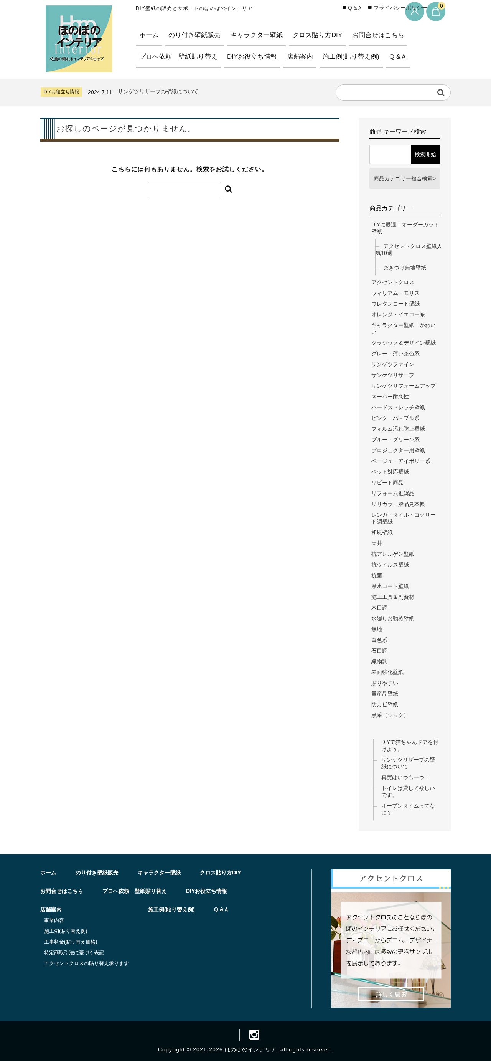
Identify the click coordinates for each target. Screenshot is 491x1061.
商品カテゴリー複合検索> (405, 178)
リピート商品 (387, 482)
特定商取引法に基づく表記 (74, 952)
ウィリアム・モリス (395, 293)
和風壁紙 (382, 532)
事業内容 (54, 920)
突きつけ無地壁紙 (404, 267)
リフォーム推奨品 (392, 493)
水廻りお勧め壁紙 (392, 618)
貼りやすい (384, 683)
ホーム (149, 35)
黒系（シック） (390, 715)
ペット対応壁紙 (390, 472)
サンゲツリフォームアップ (403, 386)
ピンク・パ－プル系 (395, 418)
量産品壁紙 (384, 694)
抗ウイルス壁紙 (390, 565)
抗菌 (376, 575)
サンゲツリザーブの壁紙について (158, 91)
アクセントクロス (392, 282)
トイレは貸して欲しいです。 (408, 791)
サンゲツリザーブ (392, 375)
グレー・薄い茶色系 (395, 353)
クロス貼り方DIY (317, 35)
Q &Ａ (398, 56)
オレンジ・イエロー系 (398, 314)
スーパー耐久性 (390, 396)
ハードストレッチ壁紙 (398, 407)
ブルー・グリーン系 (395, 439)
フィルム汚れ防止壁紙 (398, 429)
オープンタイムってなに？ (408, 809)
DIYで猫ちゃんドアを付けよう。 (409, 745)
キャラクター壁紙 (257, 35)
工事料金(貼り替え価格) (70, 942)
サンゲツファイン (392, 364)
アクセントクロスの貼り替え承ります (86, 963)
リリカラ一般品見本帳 (398, 504)
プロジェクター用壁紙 (398, 450)
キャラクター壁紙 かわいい (403, 328)
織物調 (379, 661)
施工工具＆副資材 (392, 597)
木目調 (379, 608)
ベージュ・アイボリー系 (400, 461)
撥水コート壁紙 (390, 586)
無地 (376, 629)
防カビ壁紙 (384, 704)
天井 (376, 543)
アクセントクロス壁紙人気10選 (409, 249)
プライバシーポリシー (400, 8)
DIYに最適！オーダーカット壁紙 (405, 228)
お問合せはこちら (378, 35)
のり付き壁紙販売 (194, 35)
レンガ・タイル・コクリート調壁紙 (403, 518)
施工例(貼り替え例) (351, 56)
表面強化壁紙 (387, 672)
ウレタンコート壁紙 (395, 304)
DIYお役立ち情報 (252, 56)
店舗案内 (300, 56)
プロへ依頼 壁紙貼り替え (178, 56)
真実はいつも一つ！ (405, 777)
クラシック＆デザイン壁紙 (403, 343)
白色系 (379, 640)
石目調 (379, 651)
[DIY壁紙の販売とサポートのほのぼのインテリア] (79, 65)
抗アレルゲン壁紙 (392, 554)
